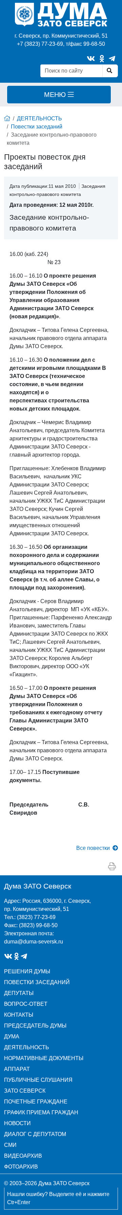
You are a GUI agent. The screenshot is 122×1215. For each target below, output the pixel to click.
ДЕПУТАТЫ (19, 993)
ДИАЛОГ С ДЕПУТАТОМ (35, 1134)
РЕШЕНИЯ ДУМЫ (27, 971)
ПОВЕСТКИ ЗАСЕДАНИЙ (37, 982)
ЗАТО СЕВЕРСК (24, 1091)
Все (93, 848)
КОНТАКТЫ (18, 1015)
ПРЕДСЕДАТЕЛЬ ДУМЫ (35, 1026)
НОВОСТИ (17, 1123)
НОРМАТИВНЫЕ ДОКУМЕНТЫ (43, 1058)
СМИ (10, 1145)
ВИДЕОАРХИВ (23, 1156)
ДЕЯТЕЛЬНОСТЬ (39, 118)
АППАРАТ (17, 1069)
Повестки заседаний (36, 127)
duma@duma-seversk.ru (33, 941)
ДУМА (11, 1036)
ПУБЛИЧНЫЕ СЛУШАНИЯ (38, 1080)
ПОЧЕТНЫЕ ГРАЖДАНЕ (35, 1101)
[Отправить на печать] (112, 866)
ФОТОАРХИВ (21, 1167)
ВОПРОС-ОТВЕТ (25, 1004)
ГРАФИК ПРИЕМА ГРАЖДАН (41, 1112)
